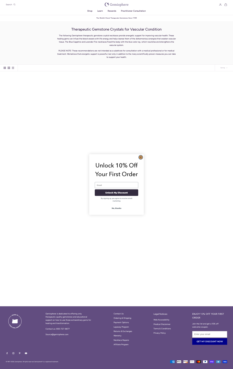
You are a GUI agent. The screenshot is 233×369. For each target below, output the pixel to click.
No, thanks (116, 208)
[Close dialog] (141, 157)
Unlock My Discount (116, 192)
